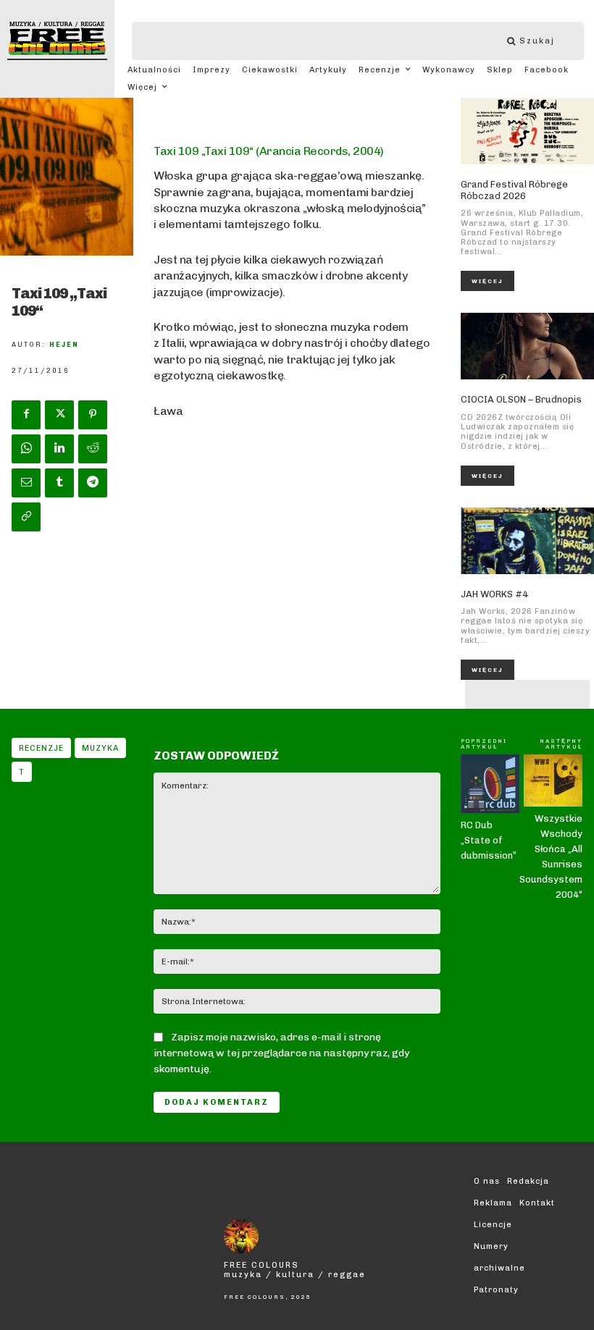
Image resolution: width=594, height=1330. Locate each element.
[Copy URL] (26, 516)
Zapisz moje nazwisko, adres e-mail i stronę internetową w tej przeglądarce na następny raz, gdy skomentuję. (281, 1053)
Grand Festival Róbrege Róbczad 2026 (514, 190)
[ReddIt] (92, 448)
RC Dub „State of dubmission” (488, 840)
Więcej (487, 281)
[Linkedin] (59, 448)
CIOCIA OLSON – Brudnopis (521, 399)
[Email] (26, 482)
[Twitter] (59, 414)
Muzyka (100, 748)
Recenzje (41, 748)
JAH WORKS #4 (494, 594)
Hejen (64, 344)
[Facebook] (26, 414)
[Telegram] (92, 482)
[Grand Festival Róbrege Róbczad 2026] (527, 131)
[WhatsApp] (26, 448)
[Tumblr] (59, 482)
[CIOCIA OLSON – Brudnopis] (527, 346)
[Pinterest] (92, 414)
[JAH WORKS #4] (527, 541)
